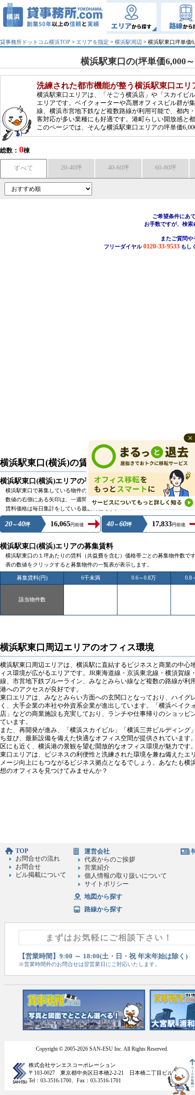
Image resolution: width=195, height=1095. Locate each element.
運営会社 (97, 851)
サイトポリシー (106, 884)
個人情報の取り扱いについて (125, 875)
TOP (22, 850)
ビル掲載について (40, 874)
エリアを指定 (92, 42)
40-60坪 (118, 167)
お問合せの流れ (37, 858)
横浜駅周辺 (128, 42)
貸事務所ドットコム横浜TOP (35, 42)
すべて (23, 168)
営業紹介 (97, 867)
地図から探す (103, 896)
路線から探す (103, 909)
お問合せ (28, 866)
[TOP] (53, 17)
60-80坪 (165, 167)
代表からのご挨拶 (109, 859)
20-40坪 (71, 167)
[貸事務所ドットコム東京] (84, 1028)
